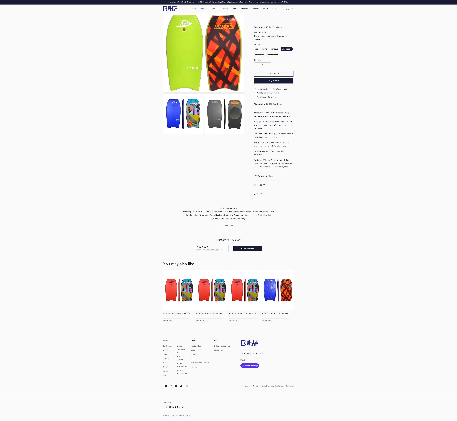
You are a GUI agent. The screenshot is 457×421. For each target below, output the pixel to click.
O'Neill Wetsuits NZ (182, 365)
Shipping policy (272, 386)
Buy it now (274, 80)
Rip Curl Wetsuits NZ (182, 372)
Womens (166, 358)
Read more (228, 226)
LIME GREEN (286, 49)
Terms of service (259, 386)
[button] (282, 8)
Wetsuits (166, 350)
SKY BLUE (275, 49)
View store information (266, 97)
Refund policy (248, 386)
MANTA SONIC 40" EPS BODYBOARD (176, 314)
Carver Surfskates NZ (181, 349)
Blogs (193, 358)
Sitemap (194, 367)
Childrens (166, 367)
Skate (165, 354)
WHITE (265, 49)
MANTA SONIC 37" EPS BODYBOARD (209, 314)
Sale (164, 375)
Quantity (258, 60)
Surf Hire (194, 354)
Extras (165, 371)
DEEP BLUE (260, 55)
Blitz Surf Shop (173, 415)
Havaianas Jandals (181, 358)
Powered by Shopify (185, 415)
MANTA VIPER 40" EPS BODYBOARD (275, 314)
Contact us (218, 350)
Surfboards (167, 346)
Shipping (271, 36)
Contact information (286, 386)
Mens (165, 363)
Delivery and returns (222, 346)
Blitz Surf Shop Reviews (200, 363)
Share (259, 193)
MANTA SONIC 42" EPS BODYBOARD (242, 314)
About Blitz (195, 350)
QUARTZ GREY (274, 55)
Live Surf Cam (196, 346)
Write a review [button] (247, 248)
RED (257, 49)
